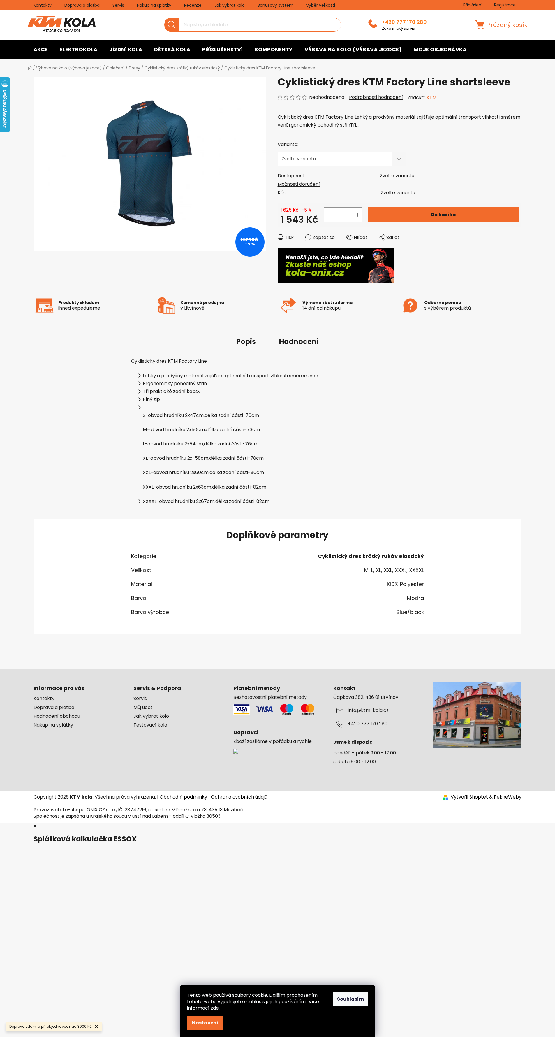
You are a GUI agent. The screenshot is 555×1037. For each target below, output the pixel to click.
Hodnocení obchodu (57, 716)
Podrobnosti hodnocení (376, 97)
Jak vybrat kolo (229, 5)
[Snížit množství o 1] (328, 215)
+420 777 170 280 (404, 22)
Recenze (193, 5)
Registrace (505, 5)
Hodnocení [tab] (299, 341)
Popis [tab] (246, 341)
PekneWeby (507, 797)
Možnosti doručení (299, 184)
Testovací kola (150, 725)
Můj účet (143, 707)
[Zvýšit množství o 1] (357, 215)
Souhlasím (350, 999)
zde (215, 1008)
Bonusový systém (275, 5)
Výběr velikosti (320, 5)
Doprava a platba (82, 5)
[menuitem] (41, 49)
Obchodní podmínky (183, 797)
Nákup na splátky (154, 5)
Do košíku (443, 214)
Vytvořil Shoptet (469, 797)
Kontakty (43, 5)
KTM (431, 97)
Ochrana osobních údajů (239, 797)
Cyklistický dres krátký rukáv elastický (371, 556)
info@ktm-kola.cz (368, 710)
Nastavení (205, 1023)
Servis (118, 5)
